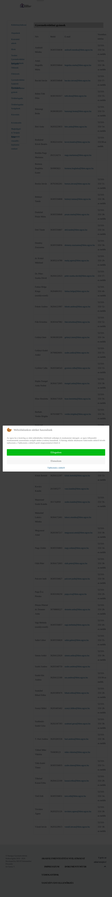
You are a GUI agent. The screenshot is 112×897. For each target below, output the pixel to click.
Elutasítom (56, 461)
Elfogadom (56, 452)
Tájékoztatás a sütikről (56, 468)
